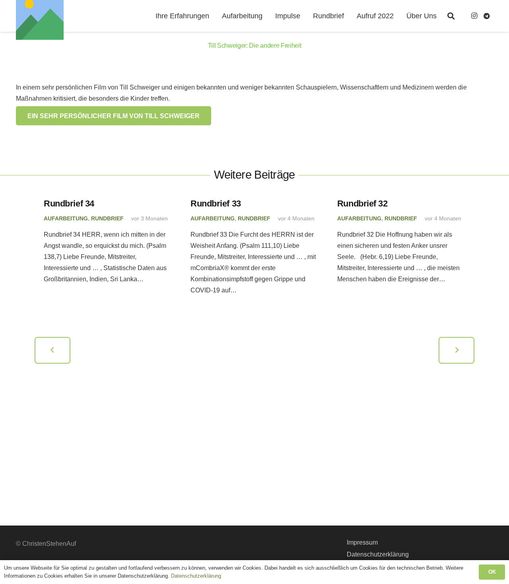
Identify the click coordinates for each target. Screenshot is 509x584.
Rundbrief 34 (69, 203)
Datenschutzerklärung (378, 554)
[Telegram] (486, 16)
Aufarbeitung (66, 218)
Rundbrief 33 (215, 203)
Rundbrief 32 (362, 203)
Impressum (362, 542)
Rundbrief (107, 218)
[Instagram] (474, 16)
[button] (451, 15)
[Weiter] (457, 350)
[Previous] (53, 350)
